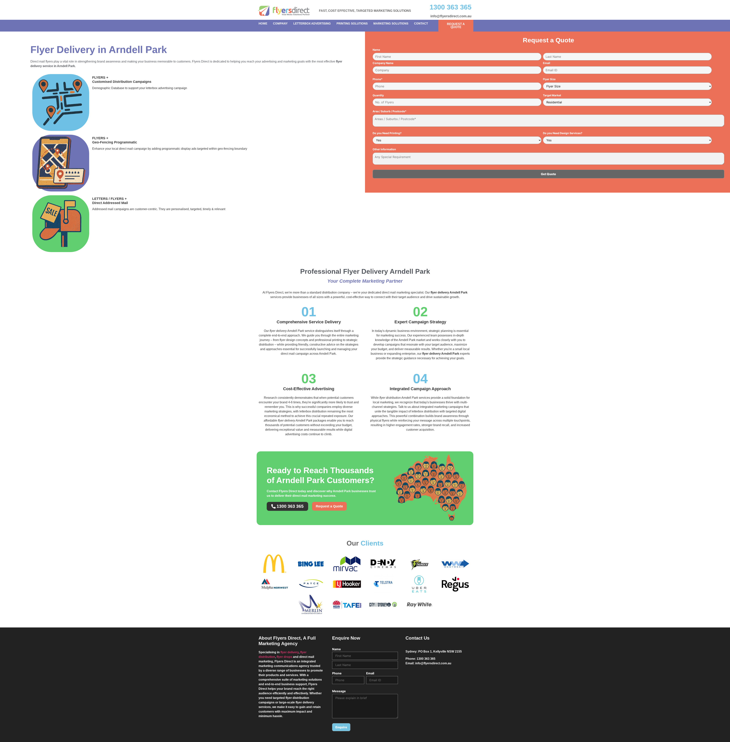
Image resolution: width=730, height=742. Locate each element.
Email (546, 63)
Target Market (552, 95)
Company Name (383, 63)
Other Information (384, 149)
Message (339, 691)
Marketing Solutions (390, 23)
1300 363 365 (450, 7)
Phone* (377, 79)
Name (376, 49)
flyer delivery (289, 652)
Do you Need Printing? (387, 133)
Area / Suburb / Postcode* (389, 111)
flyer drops (284, 656)
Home (263, 23)
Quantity (378, 95)
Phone (337, 673)
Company (280, 23)
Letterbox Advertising (312, 23)
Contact (421, 23)
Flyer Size (549, 79)
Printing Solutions (352, 23)
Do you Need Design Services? (562, 133)
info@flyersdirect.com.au (450, 16)
